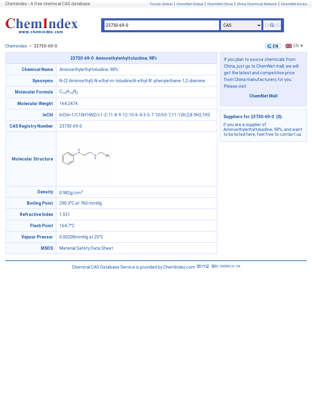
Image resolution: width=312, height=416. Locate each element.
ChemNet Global (189, 4)
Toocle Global (161, 4)
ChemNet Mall (263, 95)
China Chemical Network (257, 4)
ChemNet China (220, 4)
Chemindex (16, 46)
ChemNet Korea (294, 4)
